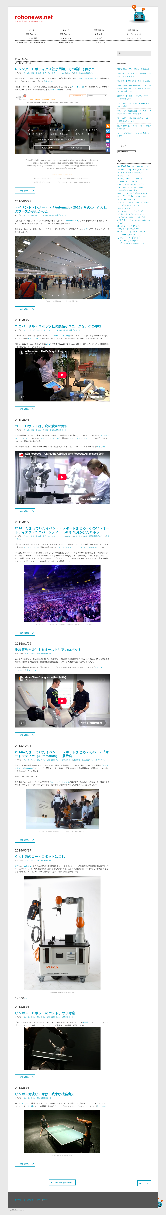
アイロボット (134, 169)
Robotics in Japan (66, 42)
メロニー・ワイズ (139, 232)
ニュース (66, 30)
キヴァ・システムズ (125, 193)
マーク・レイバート (124, 232)
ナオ (143, 217)
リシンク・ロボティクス (130, 237)
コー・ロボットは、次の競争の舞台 (41, 426)
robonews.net (34, 17)
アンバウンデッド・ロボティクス (131, 179)
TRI (118, 170)
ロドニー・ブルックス (127, 240)
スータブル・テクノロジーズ (130, 211)
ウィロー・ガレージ (139, 184)
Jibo (138, 167)
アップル (145, 170)
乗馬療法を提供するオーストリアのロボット (48, 649)
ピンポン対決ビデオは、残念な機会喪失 (44, 1094)
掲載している (33, 338)
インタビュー (100, 38)
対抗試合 (86, 1022)
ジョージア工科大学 (141, 202)
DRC (133, 166)
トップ (145, 1183)
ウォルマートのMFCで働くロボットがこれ (133, 81)
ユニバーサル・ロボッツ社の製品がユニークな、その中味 (58, 326)
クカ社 (86, 229)
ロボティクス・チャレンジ (130, 243)
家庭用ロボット (66, 34)
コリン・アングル (140, 196)
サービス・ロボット (134, 34)
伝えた (25, 1103)
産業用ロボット (100, 30)
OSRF (148, 166)
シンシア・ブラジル (125, 202)
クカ (17, 866)
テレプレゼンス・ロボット (125, 217)
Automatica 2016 (71, 221)
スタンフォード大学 (125, 208)
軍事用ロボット (134, 30)
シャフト (131, 199)
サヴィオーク (122, 199)
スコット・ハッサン (132, 205)
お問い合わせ (20, 1200)
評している (101, 1106)
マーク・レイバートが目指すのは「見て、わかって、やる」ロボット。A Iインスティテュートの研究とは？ (134, 88)
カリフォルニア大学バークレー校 (130, 187)
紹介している (32, 670)
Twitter (45, 1200)
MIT (143, 166)
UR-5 (48, 344)
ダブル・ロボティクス (136, 214)
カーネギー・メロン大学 (127, 190)
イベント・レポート (134, 38)
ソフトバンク (122, 214)
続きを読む (24, 190)
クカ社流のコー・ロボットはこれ (40, 856)
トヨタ (138, 217)
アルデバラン (138, 173)
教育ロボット (100, 34)
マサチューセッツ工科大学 (128, 229)
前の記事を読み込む (63, 1182)
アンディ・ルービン (123, 175)
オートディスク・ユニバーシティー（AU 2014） (78, 547)
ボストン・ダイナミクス (129, 226)
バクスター (122, 220)
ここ (26, 998)
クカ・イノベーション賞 (59, 782)
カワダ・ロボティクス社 (78, 438)
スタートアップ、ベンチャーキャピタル (32, 42)
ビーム (131, 220)
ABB (118, 166)
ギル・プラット (141, 193)
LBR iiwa (27, 866)
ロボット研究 (66, 38)
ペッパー (121, 223)
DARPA (125, 166)
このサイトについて (100, 42)
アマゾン (129, 172)
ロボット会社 (32, 38)
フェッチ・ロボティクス (142, 220)
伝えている (48, 81)
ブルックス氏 (54, 90)
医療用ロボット (32, 34)
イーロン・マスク (123, 184)
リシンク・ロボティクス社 (86, 78)
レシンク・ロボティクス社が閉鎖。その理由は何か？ (55, 69)
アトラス (120, 173)
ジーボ (120, 205)
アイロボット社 (77, 87)
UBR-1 (123, 170)
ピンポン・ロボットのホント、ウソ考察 (45, 1013)
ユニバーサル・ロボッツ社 (59, 336)
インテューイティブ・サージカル (128, 181)
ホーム (31, 30)
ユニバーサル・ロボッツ (129, 234)
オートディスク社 (31, 547)
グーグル (127, 196)
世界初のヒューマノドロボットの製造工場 (133, 69)
